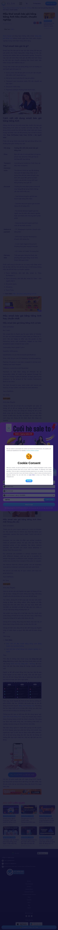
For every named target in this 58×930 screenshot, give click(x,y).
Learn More (32, 474)
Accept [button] (29, 480)
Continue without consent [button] (32, 450)
